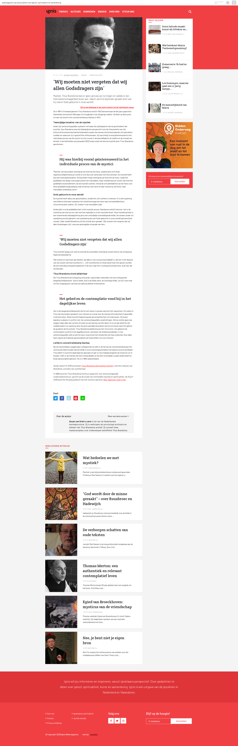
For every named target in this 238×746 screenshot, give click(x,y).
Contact (50, 718)
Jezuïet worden (79, 718)
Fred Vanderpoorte (176, 53)
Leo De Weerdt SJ (175, 94)
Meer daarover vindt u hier (114, 379)
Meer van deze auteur (117, 416)
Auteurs (76, 11)
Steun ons (128, 11)
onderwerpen (95, 430)
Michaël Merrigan (175, 72)
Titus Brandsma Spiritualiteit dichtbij (97, 366)
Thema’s (63, 11)
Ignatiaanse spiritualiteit (83, 713)
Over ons (114, 11)
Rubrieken (89, 11)
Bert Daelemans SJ (176, 34)
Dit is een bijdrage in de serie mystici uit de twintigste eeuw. (107, 107)
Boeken (102, 11)
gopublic (94, 734)
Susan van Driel (71, 75)
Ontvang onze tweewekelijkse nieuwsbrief (166, 176)
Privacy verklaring (54, 723)
